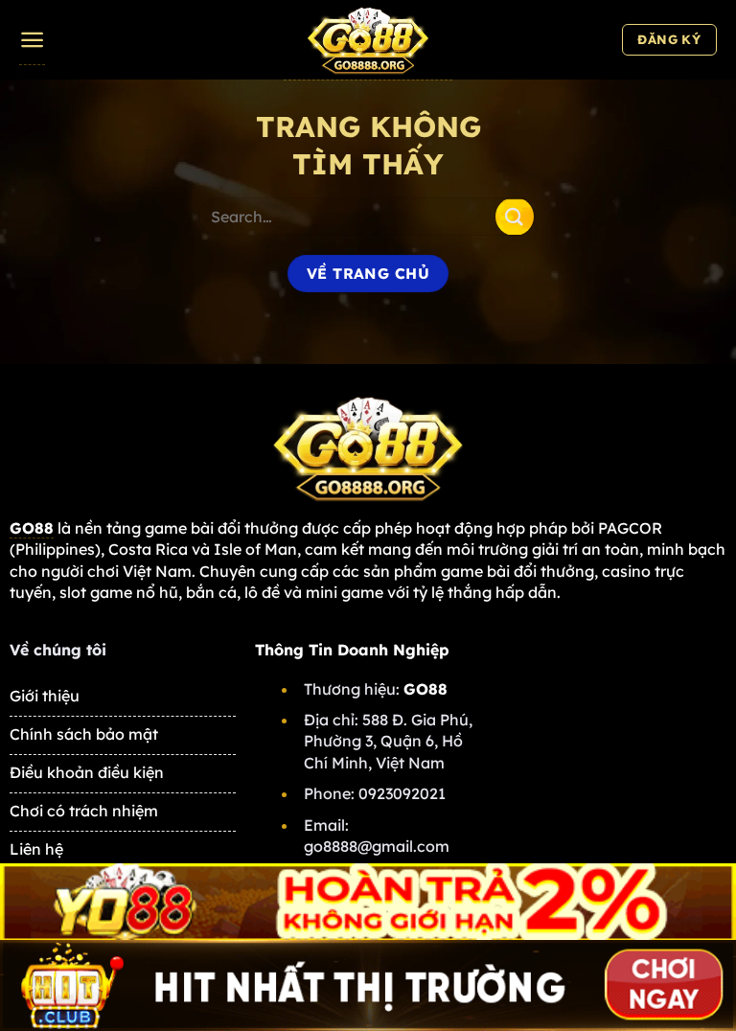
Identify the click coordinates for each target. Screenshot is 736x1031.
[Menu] (32, 40)
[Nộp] (514, 216)
